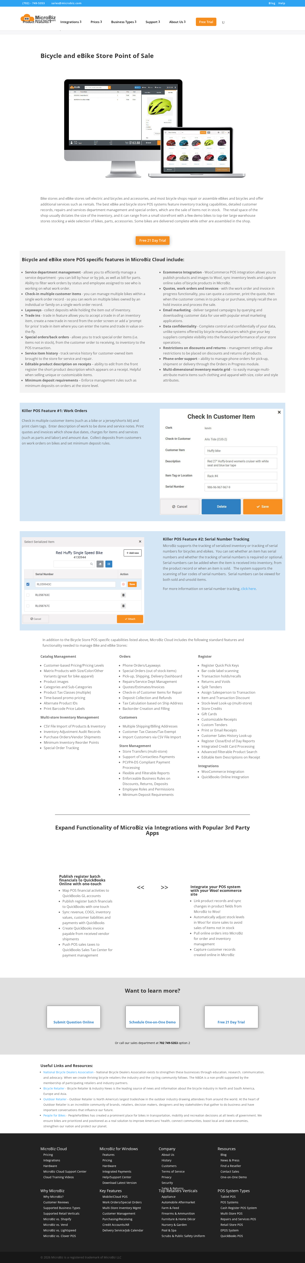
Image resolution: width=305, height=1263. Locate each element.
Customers (169, 1166)
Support (151, 22)
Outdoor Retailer (55, 1099)
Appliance (169, 1197)
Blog (272, 3)
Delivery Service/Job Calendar (122, 1230)
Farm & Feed (170, 1208)
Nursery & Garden (174, 1225)
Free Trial (206, 22)
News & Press (230, 1160)
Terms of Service (173, 1171)
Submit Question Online (74, 1022)
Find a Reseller (231, 1166)
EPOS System (230, 1230)
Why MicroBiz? (53, 1197)
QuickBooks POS (232, 1236)
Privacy (166, 1177)
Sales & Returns (173, 1188)
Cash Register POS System (239, 1208)
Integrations (69, 22)
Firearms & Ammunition (178, 1213)
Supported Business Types (61, 1208)
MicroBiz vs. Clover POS (59, 1236)
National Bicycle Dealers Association (68, 1072)
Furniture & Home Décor (178, 1219)
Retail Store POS (232, 1225)
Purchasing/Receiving (117, 1219)
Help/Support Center (116, 1177)
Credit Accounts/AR (115, 1225)
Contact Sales (230, 1171)
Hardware (50, 1166)
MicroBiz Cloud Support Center (65, 1171)
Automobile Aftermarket (178, 1202)
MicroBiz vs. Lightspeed (59, 1230)
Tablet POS (228, 1197)
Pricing (48, 1155)
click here (248, 588)
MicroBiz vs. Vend (55, 1225)
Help (281, 3)
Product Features (36, 22)
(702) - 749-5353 (33, 3)
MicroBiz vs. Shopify (57, 1219)
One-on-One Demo (234, 1177)
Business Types (122, 22)
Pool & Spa (169, 1230)
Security (167, 1183)
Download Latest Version (119, 1183)
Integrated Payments (116, 1171)
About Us (176, 22)
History (166, 1160)
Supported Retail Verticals (61, 1213)
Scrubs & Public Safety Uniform (183, 1236)
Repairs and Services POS (238, 1219)
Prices (95, 22)
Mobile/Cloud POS (115, 1197)
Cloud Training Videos (58, 1177)
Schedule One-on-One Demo (152, 1022)
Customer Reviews (56, 1202)
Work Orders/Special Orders (122, 1202)
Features (108, 1155)
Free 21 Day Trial (152, 240)
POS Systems (229, 1202)
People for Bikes (54, 1115)
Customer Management (118, 1213)
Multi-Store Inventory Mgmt (121, 1208)
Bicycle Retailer (54, 1088)
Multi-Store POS (232, 1213)
